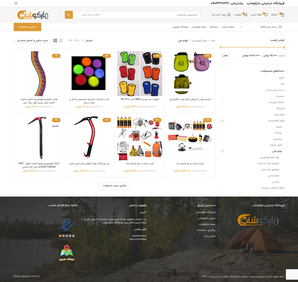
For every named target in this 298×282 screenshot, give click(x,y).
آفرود (281, 77)
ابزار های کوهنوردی (269, 157)
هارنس (275, 181)
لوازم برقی (279, 114)
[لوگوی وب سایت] (33, 14)
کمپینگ (280, 108)
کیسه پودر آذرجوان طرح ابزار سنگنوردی (190, 99)
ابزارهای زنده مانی (270, 169)
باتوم (279, 126)
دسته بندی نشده (275, 90)
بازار (282, 83)
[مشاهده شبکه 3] (60, 41)
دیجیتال (280, 96)
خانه (213, 40)
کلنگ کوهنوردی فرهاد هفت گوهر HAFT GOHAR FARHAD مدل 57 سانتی (39, 165)
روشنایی (277, 139)
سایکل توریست (276, 102)
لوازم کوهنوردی (276, 120)
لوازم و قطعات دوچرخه (272, 187)
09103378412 (220, 3)
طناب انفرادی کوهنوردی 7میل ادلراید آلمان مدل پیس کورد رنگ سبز (39, 101)
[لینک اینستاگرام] (16, 3)
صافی (225, 55)
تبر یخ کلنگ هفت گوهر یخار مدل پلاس (89, 163)
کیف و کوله (276, 145)
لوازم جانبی (273, 175)
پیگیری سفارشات (27, 27)
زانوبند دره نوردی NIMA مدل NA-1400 (140, 99)
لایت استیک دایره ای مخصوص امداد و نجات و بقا (89, 101)
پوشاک (278, 132)
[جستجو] (69, 15)
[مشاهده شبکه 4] (55, 41)
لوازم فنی (277, 151)
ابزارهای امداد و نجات (268, 163)
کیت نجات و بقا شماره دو (190, 163)
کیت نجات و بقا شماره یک (139, 163)
